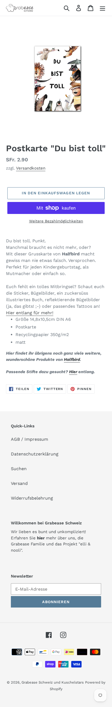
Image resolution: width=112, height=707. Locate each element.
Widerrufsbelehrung (32, 498)
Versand (19, 483)
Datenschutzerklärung (34, 454)
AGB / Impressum (29, 439)
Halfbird (72, 359)
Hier (73, 371)
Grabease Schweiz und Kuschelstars (52, 682)
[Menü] (102, 8)
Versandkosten (30, 168)
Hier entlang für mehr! (29, 312)
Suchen (19, 468)
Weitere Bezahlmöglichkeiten (56, 221)
